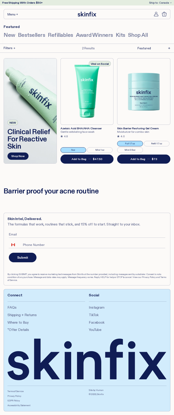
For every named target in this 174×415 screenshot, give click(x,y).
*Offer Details (18, 330)
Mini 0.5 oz (133, 150)
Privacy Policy (14, 396)
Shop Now (18, 156)
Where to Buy (18, 322)
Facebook (96, 322)
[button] (13, 14)
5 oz (78, 150)
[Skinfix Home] (87, 14)
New (9, 35)
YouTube (95, 330)
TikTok (94, 315)
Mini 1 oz (103, 150)
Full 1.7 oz (133, 144)
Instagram (96, 307)
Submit (22, 257)
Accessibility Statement (18, 405)
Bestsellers (31, 35)
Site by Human (96, 390)
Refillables (60, 35)
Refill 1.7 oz (159, 144)
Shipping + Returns (22, 315)
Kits (120, 35)
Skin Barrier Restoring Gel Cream (138, 128)
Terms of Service (15, 391)
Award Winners (94, 35)
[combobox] (15, 245)
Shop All (138, 35)
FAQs (11, 307)
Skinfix (100, 394)
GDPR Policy (13, 400)
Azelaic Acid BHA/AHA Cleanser (81, 128)
